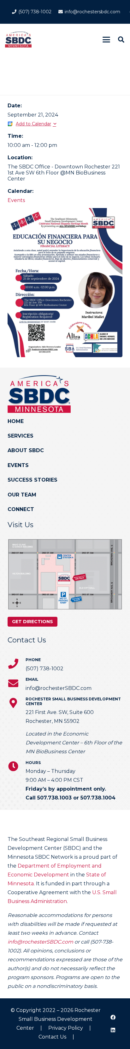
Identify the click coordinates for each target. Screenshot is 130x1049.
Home (16, 421)
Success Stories (32, 480)
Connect (21, 509)
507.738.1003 (54, 798)
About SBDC (26, 450)
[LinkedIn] (113, 1030)
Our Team (22, 495)
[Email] (17, 683)
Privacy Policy (65, 1028)
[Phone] (17, 664)
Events (16, 200)
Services (20, 436)
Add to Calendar (33, 124)
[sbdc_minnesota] (18, 39)
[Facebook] (113, 1017)
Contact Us (52, 1037)
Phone (33, 659)
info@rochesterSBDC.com (40, 942)
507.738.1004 (97, 798)
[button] (106, 39)
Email (32, 679)
